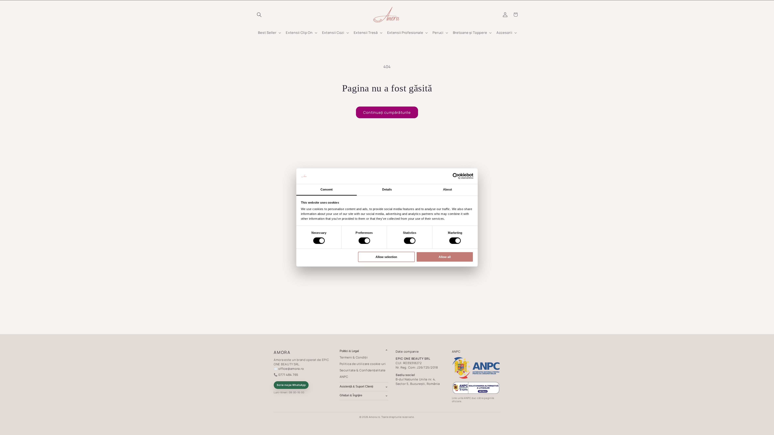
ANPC (344, 377)
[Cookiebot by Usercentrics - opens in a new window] (455, 176)
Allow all (445, 257)
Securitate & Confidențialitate (363, 370)
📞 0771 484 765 (286, 375)
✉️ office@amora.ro (289, 369)
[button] (259, 14)
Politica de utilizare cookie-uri (363, 364)
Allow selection (386, 257)
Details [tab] (387, 189)
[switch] (364, 240)
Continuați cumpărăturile (387, 112)
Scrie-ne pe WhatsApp (291, 385)
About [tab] (447, 189)
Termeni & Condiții (354, 357)
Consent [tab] (326, 189)
